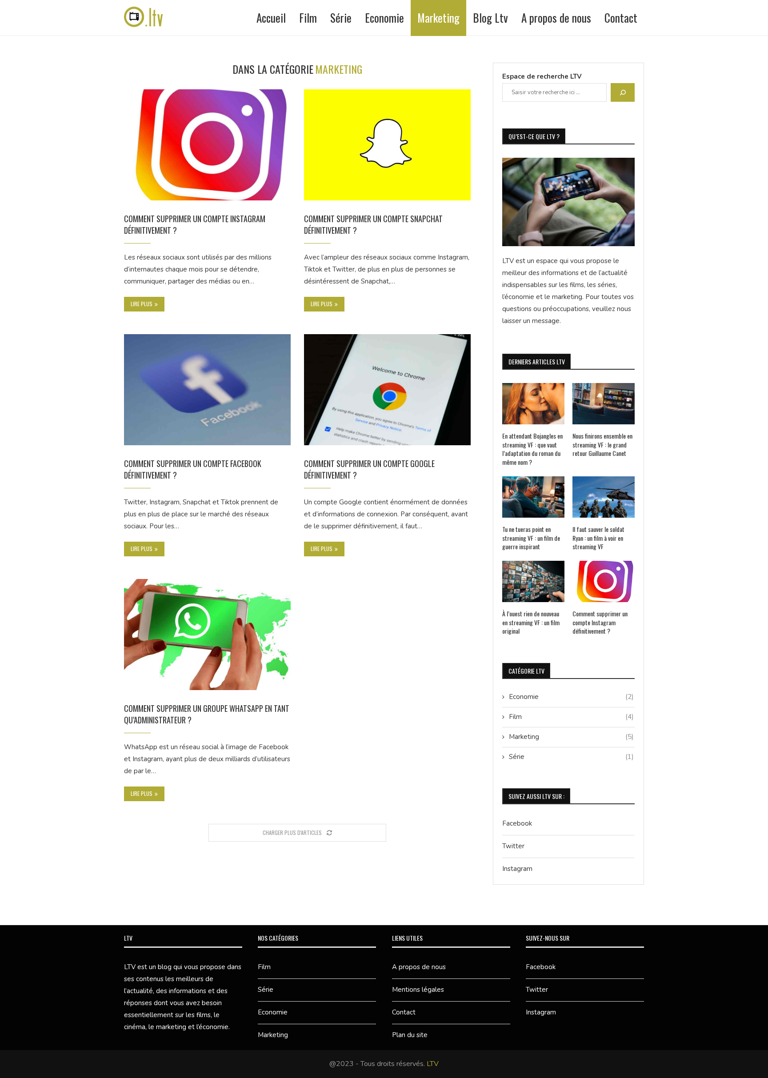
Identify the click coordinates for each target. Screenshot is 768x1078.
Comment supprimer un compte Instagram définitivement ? (600, 622)
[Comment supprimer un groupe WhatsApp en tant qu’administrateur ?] (207, 634)
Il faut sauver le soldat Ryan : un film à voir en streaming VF (598, 538)
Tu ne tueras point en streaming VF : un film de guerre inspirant (531, 538)
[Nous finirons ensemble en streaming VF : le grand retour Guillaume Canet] (603, 403)
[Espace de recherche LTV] (623, 92)
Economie (384, 17)
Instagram (517, 868)
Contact (620, 17)
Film (308, 17)
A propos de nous (556, 17)
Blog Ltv (490, 17)
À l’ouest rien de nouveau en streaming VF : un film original (531, 622)
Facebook (517, 823)
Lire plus (141, 303)
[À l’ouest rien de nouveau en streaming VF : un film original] (533, 581)
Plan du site (410, 1034)
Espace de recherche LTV (542, 76)
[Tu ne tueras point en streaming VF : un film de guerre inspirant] (533, 497)
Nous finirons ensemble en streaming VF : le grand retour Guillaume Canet (602, 444)
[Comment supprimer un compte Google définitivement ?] (387, 389)
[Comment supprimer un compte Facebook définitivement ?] (207, 389)
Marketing (438, 17)
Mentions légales (418, 989)
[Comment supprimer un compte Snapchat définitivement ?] (387, 144)
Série (341, 17)
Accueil (271, 17)
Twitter (513, 846)
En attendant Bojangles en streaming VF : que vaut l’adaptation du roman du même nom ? (532, 448)
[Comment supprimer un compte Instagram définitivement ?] (207, 144)
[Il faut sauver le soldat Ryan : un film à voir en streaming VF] (603, 497)
